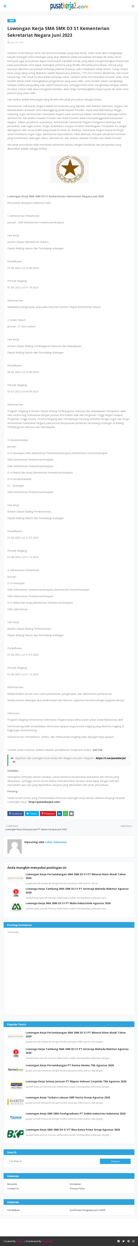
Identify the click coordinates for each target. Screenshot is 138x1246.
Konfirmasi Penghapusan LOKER (87, 1210)
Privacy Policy (77, 1188)
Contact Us (13, 1188)
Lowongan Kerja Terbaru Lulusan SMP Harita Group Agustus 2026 (68, 1097)
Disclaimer (75, 1184)
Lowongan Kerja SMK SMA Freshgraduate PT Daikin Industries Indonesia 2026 (75, 1113)
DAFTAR (97, 750)
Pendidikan (13, 1210)
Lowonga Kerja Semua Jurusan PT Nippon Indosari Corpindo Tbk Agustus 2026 (76, 1081)
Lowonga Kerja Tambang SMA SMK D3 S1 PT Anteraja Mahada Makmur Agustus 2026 (77, 1050)
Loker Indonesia (55, 842)
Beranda (12, 1184)
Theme (20, 1241)
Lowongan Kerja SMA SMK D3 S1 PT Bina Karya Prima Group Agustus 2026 (73, 1129)
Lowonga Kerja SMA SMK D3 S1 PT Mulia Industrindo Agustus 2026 (68, 903)
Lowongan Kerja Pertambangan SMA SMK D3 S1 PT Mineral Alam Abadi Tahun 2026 (76, 1034)
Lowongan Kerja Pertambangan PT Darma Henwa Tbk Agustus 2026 (70, 1065)
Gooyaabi (47, 1241)
